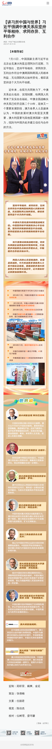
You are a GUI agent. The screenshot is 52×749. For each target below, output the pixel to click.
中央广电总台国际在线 (16, 42)
